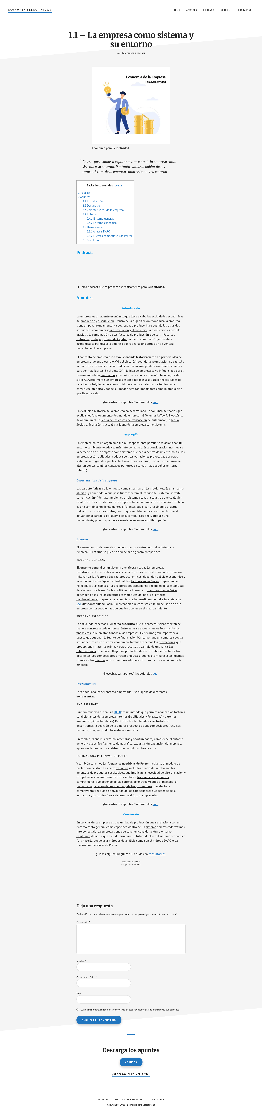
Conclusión (91, 240)
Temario (137, 864)
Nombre (81, 961)
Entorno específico (102, 223)
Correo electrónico (86, 977)
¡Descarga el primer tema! (131, 1074)
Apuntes (137, 861)
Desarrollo (91, 205)
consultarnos (157, 854)
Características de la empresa (103, 210)
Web (78, 993)
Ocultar (119, 185)
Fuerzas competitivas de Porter (109, 236)
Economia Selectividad (30, 9)
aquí (155, 402)
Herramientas (93, 227)
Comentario (83, 922)
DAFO (117, 712)
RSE (79, 604)
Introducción (92, 201)
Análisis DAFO (98, 231)
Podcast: (84, 192)
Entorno (89, 214)
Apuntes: (84, 197)
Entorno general (100, 218)
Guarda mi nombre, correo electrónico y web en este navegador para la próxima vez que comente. (130, 1009)
